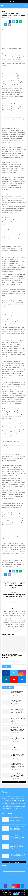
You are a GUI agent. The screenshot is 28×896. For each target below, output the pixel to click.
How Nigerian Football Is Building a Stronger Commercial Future (16, 702)
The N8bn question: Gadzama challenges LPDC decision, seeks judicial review (18, 755)
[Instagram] (14, 886)
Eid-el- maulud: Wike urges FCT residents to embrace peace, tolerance (17, 775)
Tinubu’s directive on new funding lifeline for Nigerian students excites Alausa (17, 711)
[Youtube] (18, 886)
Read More (22, 894)
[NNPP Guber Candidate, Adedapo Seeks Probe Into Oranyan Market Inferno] (6, 729)
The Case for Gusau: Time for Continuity (17, 746)
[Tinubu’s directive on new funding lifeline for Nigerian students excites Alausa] (6, 711)
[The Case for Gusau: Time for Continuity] (6, 747)
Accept (16, 894)
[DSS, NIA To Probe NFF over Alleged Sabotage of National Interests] (6, 720)
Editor (14, 609)
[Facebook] (5, 886)
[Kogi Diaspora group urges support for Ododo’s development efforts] (6, 693)
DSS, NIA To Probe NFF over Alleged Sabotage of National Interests (17, 720)
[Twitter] (10, 886)
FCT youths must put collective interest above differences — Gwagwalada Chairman (17, 765)
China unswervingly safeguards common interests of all (14, 595)
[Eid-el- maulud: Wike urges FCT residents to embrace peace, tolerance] (6, 775)
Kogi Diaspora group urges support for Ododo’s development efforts (17, 692)
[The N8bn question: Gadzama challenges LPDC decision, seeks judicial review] (6, 755)
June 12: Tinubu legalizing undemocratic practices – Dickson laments (12, 655)
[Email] (22, 886)
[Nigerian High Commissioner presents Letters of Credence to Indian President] (6, 738)
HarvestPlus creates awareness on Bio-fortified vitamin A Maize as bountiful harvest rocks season (14, 584)
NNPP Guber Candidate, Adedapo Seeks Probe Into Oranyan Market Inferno (17, 729)
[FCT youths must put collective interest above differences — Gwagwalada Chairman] (6, 765)
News (4, 11)
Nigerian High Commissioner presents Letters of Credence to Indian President (17, 738)
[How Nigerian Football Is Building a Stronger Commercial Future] (6, 702)
